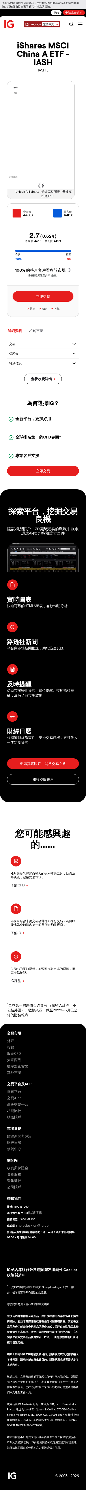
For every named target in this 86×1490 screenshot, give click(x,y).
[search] (71, 24)
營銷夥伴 (14, 1180)
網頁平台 (14, 1091)
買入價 (68, 211)
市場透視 (14, 1128)
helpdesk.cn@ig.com (35, 1225)
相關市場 (36, 330)
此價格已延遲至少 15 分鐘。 (43, 275)
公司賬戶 (14, 1187)
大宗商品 (14, 1060)
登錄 (56, 12)
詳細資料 (15, 330)
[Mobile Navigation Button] (80, 24)
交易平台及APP (19, 1084)
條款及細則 (35, 1269)
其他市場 (14, 1072)
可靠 (57, 308)
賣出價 (27, 211)
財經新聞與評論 (19, 1136)
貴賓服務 (14, 1174)
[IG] (9, 24)
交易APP (14, 1098)
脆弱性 (57, 1269)
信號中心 (14, 1149)
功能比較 (14, 1111)
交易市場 (14, 1033)
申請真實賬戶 (73, 12)
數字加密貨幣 (17, 1066)
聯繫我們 (14, 1198)
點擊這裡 (35, 1212)
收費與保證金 (17, 1168)
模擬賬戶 (14, 1117)
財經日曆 (14, 1142)
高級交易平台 (17, 1104)
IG (9, 1269)
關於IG (12, 1160)
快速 (32, 308)
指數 (10, 1047)
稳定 (44, 308)
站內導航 (18, 1269)
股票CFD (14, 1053)
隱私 (48, 1269)
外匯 (10, 1041)
